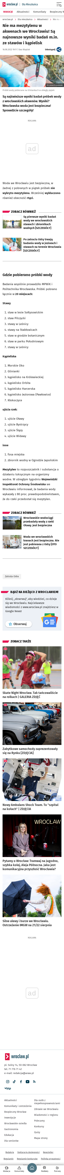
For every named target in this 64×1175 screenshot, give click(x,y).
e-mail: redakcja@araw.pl (19, 1073)
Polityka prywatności (50, 1159)
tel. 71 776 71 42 (13, 1069)
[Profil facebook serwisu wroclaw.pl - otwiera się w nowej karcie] (21, 1082)
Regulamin (8, 1159)
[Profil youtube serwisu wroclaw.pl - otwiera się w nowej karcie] (28, 1082)
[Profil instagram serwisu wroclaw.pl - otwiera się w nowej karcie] (8, 1082)
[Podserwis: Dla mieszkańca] (29, 4)
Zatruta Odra (12, 576)
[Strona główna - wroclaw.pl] (10, 4)
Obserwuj (22, 624)
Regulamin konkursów (27, 1159)
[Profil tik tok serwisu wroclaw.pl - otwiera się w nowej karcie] (14, 1082)
